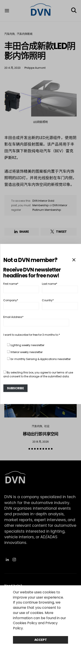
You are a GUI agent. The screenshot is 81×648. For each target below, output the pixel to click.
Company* (10, 300)
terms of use (65, 372)
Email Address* (13, 317)
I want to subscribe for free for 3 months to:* (31, 334)
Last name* (49, 283)
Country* (48, 300)
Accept (40, 640)
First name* (10, 283)
